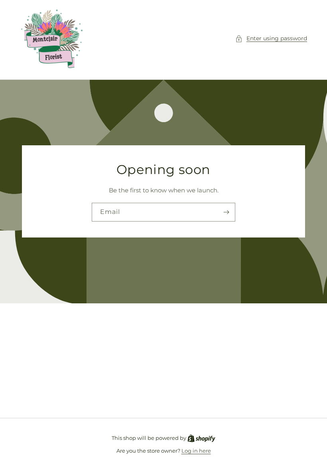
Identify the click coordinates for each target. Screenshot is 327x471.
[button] (271, 38)
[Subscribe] (226, 212)
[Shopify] (201, 438)
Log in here (196, 450)
